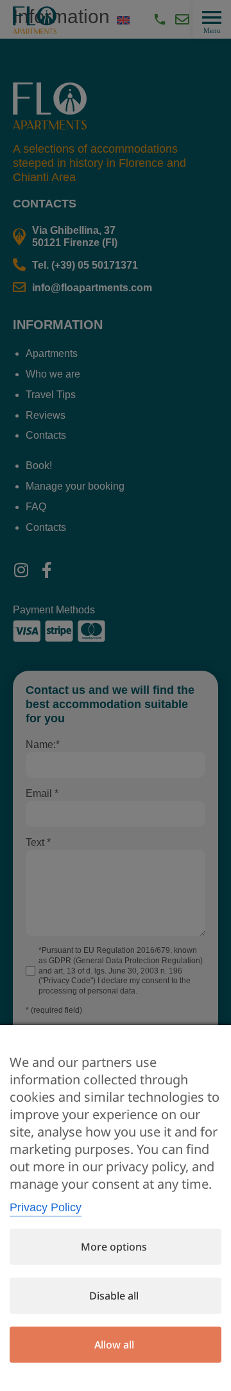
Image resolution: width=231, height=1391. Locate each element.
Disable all (114, 1296)
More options (114, 1247)
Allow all (114, 1345)
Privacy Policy (45, 1207)
